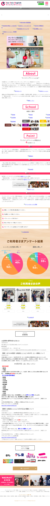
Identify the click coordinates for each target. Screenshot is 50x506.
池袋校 (16, 496)
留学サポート (12, 491)
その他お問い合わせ (39, 491)
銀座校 (28, 496)
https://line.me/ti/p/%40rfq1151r (9, 405)
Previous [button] (2, 15)
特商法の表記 (46, 491)
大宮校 (40, 496)
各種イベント (24, 176)
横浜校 (5, 496)
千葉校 (43, 496)
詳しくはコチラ (25, 468)
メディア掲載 (18, 491)
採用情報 (23, 491)
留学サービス (27, 179)
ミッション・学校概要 (5, 491)
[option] (6, 11)
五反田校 (12, 496)
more (9, 311)
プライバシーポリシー (30, 491)
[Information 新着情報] (25, 22)
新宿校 (1, 496)
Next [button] (48, 15)
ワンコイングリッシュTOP (10, 490)
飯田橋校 (24, 496)
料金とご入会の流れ (33, 490)
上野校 (31, 496)
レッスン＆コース (25, 490)
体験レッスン (18, 490)
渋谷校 (8, 496)
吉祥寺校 (20, 496)
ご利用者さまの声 (41, 490)
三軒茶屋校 (36, 496)
